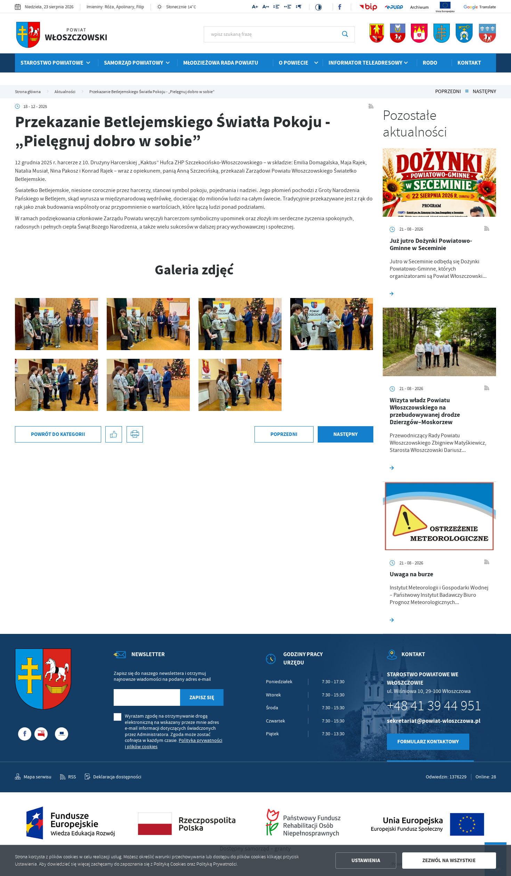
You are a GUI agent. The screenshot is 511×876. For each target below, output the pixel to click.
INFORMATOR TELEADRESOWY (365, 62)
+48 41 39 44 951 (434, 705)
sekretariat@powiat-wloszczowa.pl (433, 721)
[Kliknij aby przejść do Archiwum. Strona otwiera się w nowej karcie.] (419, 7)
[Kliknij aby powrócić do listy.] (466, 92)
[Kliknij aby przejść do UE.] (445, 7)
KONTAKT (469, 62)
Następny (484, 92)
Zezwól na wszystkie (449, 860)
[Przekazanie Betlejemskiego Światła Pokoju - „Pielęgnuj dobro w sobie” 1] (240, 385)
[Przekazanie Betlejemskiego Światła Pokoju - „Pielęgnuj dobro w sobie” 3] (56, 385)
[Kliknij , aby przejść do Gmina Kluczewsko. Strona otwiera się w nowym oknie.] (464, 41)
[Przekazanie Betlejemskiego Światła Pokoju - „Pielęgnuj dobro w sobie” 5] (240, 324)
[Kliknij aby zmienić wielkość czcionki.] (255, 7)
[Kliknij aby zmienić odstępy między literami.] (265, 7)
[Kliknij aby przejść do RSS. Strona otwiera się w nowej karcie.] (371, 106)
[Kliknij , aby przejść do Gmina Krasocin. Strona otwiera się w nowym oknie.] (487, 41)
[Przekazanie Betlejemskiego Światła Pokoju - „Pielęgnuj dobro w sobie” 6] (148, 324)
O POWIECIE (293, 62)
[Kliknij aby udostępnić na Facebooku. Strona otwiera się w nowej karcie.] (113, 434)
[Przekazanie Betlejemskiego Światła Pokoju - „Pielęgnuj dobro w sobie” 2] (148, 385)
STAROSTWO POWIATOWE (52, 62)
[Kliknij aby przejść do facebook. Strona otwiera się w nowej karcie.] (339, 7)
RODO (430, 62)
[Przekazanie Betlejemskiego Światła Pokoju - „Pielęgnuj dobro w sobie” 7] (56, 324)
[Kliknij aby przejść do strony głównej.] (76, 35)
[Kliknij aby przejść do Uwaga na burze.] (439, 516)
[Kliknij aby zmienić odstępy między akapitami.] (298, 7)
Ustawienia (365, 860)
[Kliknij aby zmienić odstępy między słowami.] (288, 7)
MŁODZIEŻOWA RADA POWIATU (220, 62)
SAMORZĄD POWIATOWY (133, 62)
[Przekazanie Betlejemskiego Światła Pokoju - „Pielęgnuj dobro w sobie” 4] (331, 324)
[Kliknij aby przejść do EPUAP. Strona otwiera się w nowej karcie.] (394, 7)
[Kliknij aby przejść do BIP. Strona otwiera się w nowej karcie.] (368, 7)
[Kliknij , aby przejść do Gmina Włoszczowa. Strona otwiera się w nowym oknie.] (377, 41)
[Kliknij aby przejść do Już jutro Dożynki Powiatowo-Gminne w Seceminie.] (439, 182)
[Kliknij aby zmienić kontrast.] (318, 7)
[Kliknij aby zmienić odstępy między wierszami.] (276, 7)
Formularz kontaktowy (428, 741)
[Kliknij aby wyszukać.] (345, 34)
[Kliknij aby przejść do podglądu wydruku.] (135, 434)
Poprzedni (448, 92)
